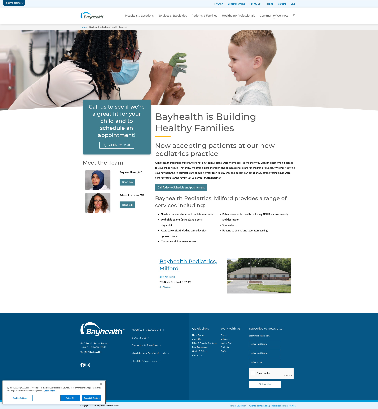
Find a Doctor (198, 335)
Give (293, 4)
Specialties (139, 337)
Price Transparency (200, 347)
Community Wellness (274, 15)
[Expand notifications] (22, 3)
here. (268, 335)
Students (225, 347)
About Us (196, 339)
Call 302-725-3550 (118, 145)
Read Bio (127, 182)
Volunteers (225, 339)
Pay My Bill (255, 4)
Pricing (269, 4)
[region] (54, 392)
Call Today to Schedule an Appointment (181, 187)
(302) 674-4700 (92, 352)
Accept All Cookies (91, 398)
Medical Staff (226, 343)
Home (83, 27)
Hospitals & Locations (139, 15)
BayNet (224, 351)
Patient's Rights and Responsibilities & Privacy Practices (272, 405)
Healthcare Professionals (238, 15)
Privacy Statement (238, 405)
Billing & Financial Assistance (204, 343)
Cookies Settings (19, 398)
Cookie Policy (49, 391)
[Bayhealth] (92, 15)
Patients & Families (204, 15)
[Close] (101, 383)
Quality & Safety (199, 351)
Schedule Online (236, 4)
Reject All (70, 398)
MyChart (218, 4)
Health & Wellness (144, 361)
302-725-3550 (167, 277)
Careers (282, 4)
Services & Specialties (172, 15)
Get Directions (165, 287)
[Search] (294, 16)
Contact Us (197, 355)
